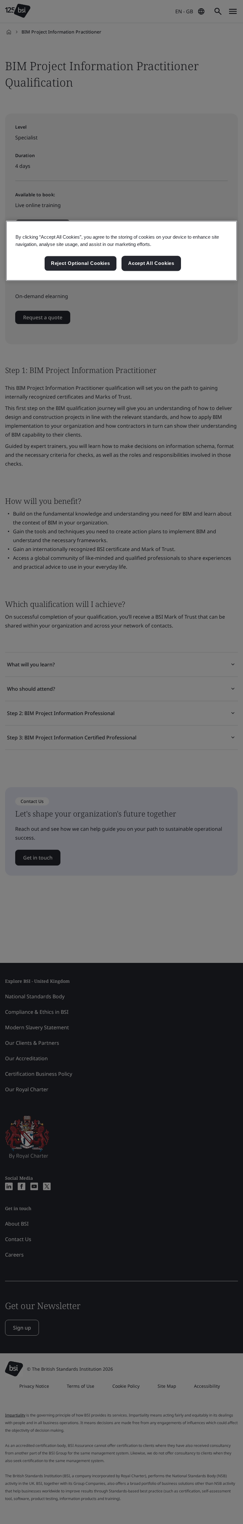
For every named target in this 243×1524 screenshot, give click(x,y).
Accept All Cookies (151, 263)
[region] (121, 251)
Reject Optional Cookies (80, 263)
